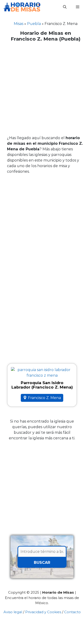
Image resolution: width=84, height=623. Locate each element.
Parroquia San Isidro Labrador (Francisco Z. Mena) (42, 384)
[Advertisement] (42, 89)
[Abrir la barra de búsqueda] (64, 7)
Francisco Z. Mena (44, 398)
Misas (18, 23)
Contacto (72, 612)
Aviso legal (13, 612)
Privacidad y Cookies (43, 612)
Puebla (34, 23)
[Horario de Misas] (22, 7)
